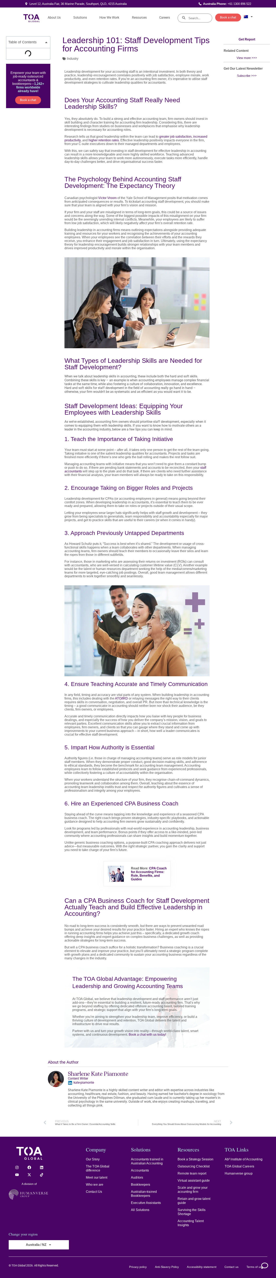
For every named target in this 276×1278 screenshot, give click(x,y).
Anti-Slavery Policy (167, 1266)
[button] (46, 42)
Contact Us (94, 1191)
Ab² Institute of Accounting (243, 1159)
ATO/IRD (121, 698)
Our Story (93, 1159)
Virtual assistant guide (194, 1180)
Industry (72, 58)
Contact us (231, 1266)
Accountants (140, 1170)
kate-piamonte (84, 1082)
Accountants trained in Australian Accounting (147, 1161)
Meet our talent (96, 1177)
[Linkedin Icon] (41, 1167)
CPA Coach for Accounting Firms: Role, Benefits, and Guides (149, 874)
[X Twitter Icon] (29, 1174)
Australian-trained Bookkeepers (144, 1193)
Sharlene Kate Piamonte (98, 1073)
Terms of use (255, 1266)
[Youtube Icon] (17, 1174)
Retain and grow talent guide (194, 1201)
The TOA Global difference (97, 1168)
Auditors (137, 1177)
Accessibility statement (201, 1266)
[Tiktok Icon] (41, 1174)
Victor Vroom (107, 198)
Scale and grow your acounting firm (193, 1189)
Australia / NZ (36, 1244)
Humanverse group (239, 1173)
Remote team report (192, 1173)
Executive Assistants (146, 1203)
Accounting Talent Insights (191, 1223)
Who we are (94, 1184)
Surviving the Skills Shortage (191, 1212)
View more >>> (247, 58)
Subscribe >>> (247, 75)
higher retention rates (103, 140)
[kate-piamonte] (70, 1083)
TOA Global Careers (239, 1166)
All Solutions (140, 1210)
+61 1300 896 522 (239, 3)
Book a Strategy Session (195, 1159)
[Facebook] (29, 1167)
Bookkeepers (140, 1184)
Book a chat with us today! (147, 1034)
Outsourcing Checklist (194, 1166)
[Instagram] (17, 1167)
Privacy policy (138, 1266)
